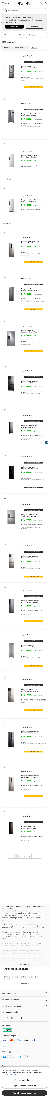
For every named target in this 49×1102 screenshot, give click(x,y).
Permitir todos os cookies (24, 1093)
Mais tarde (34, 27)
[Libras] (46, 442)
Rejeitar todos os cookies (24, 1086)
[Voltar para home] (24, 3)
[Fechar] (46, 1069)
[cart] (45, 3)
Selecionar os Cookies (24, 1080)
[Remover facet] (26, 48)
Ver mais (24, 984)
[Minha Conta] (41, 3)
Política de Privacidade (9, 1074)
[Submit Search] (5, 10)
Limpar (34, 47)
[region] (24, 1084)
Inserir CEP (14, 27)
